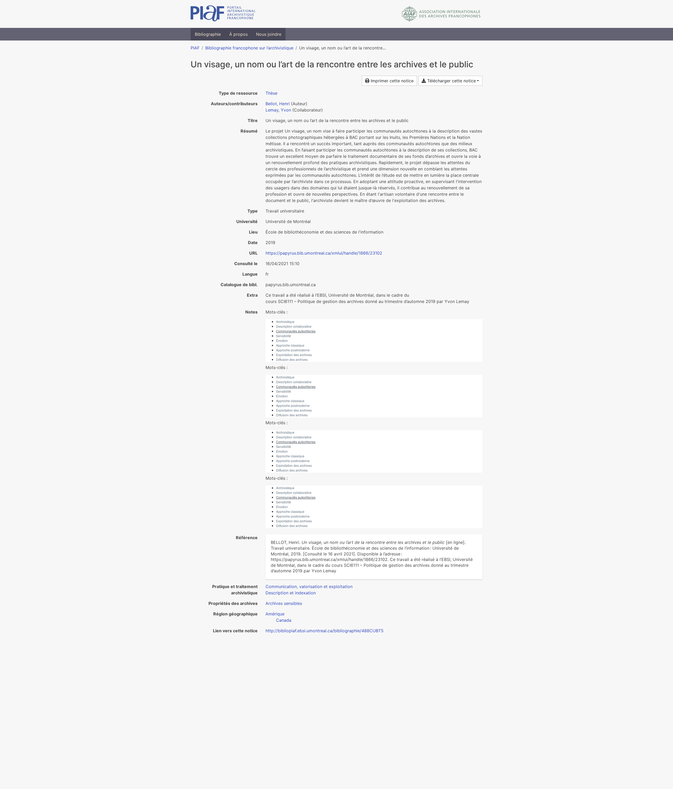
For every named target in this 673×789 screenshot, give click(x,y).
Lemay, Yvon (278, 110)
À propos (238, 34)
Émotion (282, 340)
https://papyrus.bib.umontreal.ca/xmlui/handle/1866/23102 (324, 253)
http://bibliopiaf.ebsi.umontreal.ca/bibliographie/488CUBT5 (325, 630)
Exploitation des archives (294, 354)
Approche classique (290, 345)
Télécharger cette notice (451, 80)
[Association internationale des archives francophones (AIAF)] (441, 14)
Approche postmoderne (293, 350)
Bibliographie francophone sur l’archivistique (249, 47)
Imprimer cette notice (391, 80)
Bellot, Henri (278, 103)
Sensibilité (283, 335)
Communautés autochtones (295, 331)
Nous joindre (268, 34)
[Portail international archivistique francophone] (223, 14)
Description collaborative (294, 326)
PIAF (195, 47)
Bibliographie (208, 34)
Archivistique (285, 321)
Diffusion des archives (292, 359)
